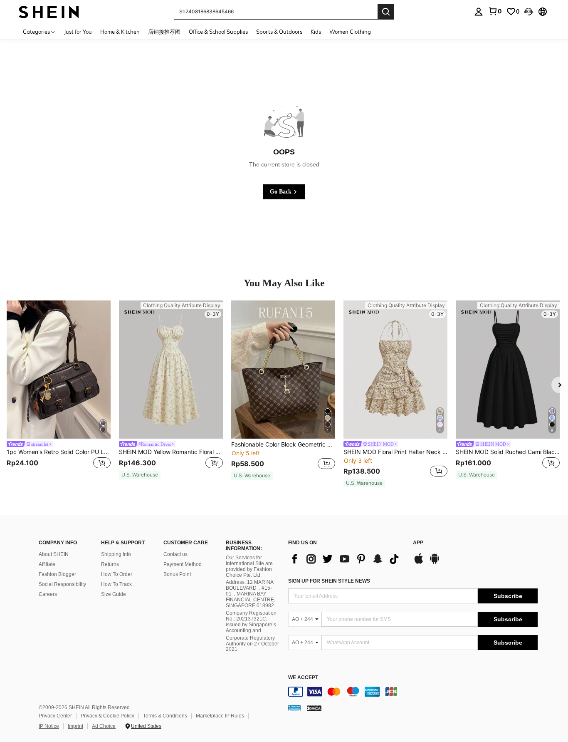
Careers (48, 594)
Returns (110, 564)
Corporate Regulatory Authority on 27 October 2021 (252, 644)
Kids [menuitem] (316, 31)
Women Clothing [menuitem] (350, 31)
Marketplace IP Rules (220, 716)
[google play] (434, 563)
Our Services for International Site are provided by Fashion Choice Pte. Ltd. (249, 566)
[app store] (419, 563)
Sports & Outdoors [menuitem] (279, 31)
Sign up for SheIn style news (329, 581)
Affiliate (47, 564)
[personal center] (479, 12)
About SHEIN (54, 554)
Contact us (175, 554)
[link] (495, 11)
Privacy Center (55, 716)
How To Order (116, 574)
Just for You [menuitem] (78, 31)
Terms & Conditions (165, 716)
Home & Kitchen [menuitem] (120, 31)
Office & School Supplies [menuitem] (218, 31)
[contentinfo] (413, 692)
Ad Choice (104, 726)
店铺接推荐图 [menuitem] (164, 31)
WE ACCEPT (303, 677)
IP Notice (49, 726)
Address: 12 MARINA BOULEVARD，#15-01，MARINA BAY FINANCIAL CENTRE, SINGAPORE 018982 (250, 593)
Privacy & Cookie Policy (107, 716)
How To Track (116, 584)
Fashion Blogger (57, 574)
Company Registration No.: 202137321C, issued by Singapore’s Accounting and (251, 621)
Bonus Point (177, 574)
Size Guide (113, 594)
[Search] (386, 12)
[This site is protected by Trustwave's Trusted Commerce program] (294, 708)
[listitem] (59, 390)
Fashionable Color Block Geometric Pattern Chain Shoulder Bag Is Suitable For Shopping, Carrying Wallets (283, 444)
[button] (528, 12)
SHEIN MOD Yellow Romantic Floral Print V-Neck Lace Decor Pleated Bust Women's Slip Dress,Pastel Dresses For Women (171, 452)
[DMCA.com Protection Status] (314, 708)
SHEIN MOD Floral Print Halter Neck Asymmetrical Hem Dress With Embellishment (395, 452)
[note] (140, 475)
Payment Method (182, 564)
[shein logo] (49, 11)
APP (418, 543)
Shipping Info (116, 554)
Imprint (75, 726)
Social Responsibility (62, 584)
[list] (346, 559)
